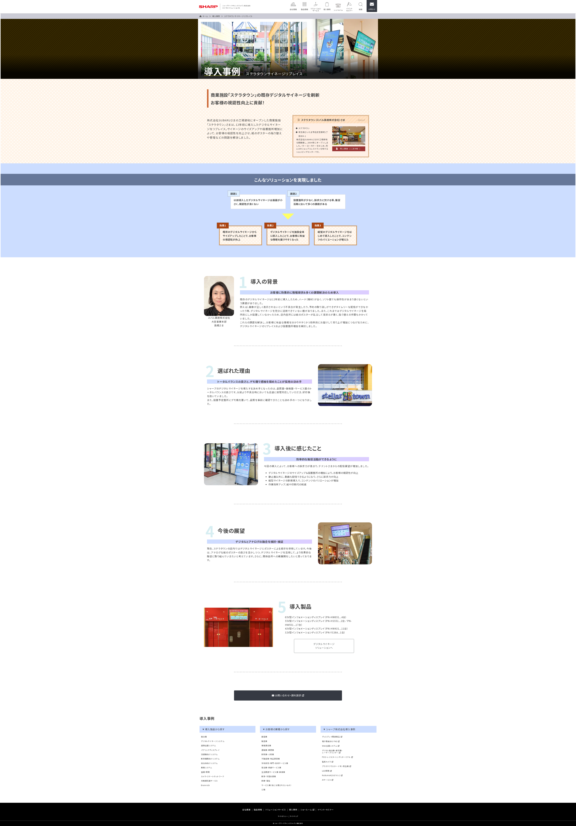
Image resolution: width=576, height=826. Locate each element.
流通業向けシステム (209, 754)
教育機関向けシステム (210, 759)
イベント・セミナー (325, 810)
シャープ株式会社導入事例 (341, 729)
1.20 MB (354, 148)
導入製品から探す (214, 729)
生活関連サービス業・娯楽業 (273, 772)
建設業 (264, 737)
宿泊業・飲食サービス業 (271, 768)
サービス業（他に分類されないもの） (276, 785)
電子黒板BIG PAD (329, 741)
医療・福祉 (265, 781)
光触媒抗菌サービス (209, 781)
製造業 (264, 741)
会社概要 (246, 810)
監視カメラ (326, 762)
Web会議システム (329, 746)
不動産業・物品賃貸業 (270, 759)
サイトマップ (294, 816)
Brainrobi (205, 785)
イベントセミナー (349, 5)
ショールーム (338, 5)
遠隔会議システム (208, 745)
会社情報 (293, 5)
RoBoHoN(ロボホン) (331, 775)
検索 (360, 5)
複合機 (204, 737)
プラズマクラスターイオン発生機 (335, 766)
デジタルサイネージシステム (212, 741)
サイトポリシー (283, 816)
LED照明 (325, 771)
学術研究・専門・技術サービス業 (274, 763)
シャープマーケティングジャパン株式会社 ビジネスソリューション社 (236, 6)
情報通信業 (266, 745)
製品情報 (304, 5)
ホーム (205, 16)
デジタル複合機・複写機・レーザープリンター (332, 751)
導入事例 (327, 5)
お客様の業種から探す (278, 729)
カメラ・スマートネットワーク (212, 776)
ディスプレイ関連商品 (331, 737)
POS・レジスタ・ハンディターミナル (336, 757)
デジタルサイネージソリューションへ (323, 646)
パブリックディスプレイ (210, 750)
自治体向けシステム (209, 763)
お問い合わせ (372, 6)
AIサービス (326, 780)
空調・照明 (205, 772)
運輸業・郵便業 (267, 750)
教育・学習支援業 (268, 776)
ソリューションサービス (315, 5)
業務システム (206, 768)
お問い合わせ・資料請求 (288, 695)
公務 (263, 790)
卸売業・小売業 (267, 754)
